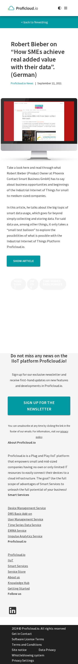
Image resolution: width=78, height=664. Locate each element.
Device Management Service (27, 508)
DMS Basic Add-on (20, 514)
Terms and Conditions (27, 644)
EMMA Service (17, 530)
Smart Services (18, 566)
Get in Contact (22, 634)
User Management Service (25, 519)
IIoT (10, 560)
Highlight (18, 284)
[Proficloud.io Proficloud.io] (24, 8)
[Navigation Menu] (65, 8)
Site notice (19, 650)
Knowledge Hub (18, 583)
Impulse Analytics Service (25, 536)
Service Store (17, 571)
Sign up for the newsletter (39, 405)
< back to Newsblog (34, 22)
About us (14, 577)
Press (32, 284)
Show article (23, 261)
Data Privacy (47, 650)
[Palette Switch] (59, 8)
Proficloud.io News (22, 83)
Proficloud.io (16, 555)
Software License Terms (28, 639)
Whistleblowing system (28, 655)
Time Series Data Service (53, 282)
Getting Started (19, 588)
